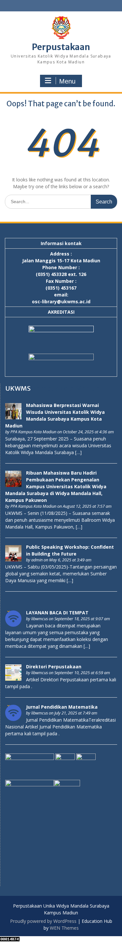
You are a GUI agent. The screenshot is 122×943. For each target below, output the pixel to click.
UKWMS (18, 388)
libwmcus (39, 619)
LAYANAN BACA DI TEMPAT (57, 612)
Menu (67, 81)
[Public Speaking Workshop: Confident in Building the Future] (13, 560)
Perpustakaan (61, 47)
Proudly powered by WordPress (43, 921)
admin (37, 560)
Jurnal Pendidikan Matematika (62, 707)
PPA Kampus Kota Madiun (33, 432)
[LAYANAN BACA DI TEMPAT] (13, 625)
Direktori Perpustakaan (53, 666)
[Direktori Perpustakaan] (13, 679)
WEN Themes (64, 928)
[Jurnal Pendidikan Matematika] (13, 719)
